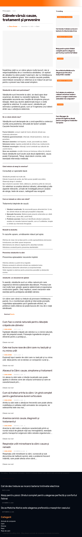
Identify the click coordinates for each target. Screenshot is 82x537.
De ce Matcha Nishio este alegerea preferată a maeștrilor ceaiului (65, 73)
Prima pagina (6, 11)
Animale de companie (65, 17)
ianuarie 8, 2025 (18, 374)
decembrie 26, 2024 (19, 451)
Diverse (60, 58)
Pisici (2, 528)
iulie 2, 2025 (17, 355)
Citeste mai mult (8, 342)
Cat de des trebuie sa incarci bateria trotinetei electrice (30, 486)
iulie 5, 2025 (17, 329)
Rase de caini (5, 531)
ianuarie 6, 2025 (18, 400)
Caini (14, 11)
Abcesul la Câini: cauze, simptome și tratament (27, 370)
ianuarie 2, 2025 (18, 425)
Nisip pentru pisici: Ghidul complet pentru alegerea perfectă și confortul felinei (66, 51)
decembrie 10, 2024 (27, 26)
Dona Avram (13, 26)
